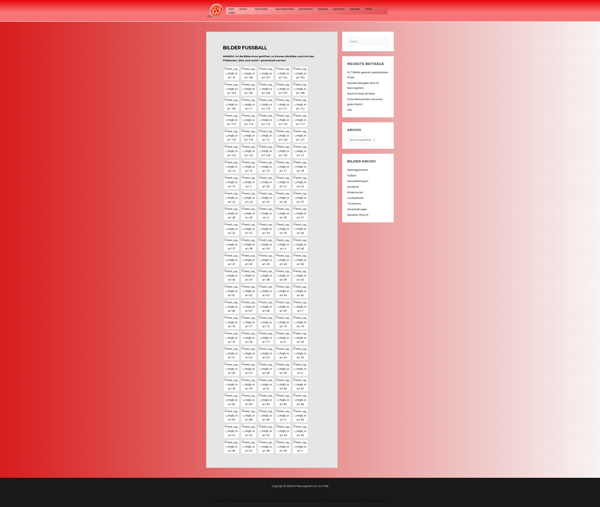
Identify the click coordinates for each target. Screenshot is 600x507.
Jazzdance (353, 186)
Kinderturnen (355, 192)
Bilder (368, 9)
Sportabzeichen (284, 9)
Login (231, 12)
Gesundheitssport (357, 181)
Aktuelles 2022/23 (357, 215)
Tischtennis (354, 203)
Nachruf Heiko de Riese (361, 93)
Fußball (351, 175)
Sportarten (261, 9)
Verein (243, 9)
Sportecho (339, 9)
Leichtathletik (355, 198)
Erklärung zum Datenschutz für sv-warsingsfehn (292, 500)
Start (231, 9)
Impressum (219, 500)
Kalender (355, 9)
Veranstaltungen (357, 209)
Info (349, 110)
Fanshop (323, 9)
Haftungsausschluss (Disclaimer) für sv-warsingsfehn (355, 500)
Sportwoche (306, 9)
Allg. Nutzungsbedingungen (245, 500)
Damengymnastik (357, 170)
